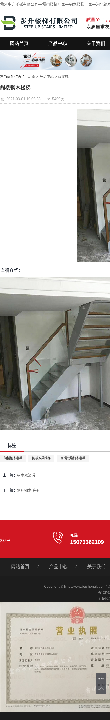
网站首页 (19, 43)
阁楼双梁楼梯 (41, 458)
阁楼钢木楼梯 (13, 458)
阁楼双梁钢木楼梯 (73, 458)
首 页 (31, 76)
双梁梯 (63, 76)
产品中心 (57, 43)
